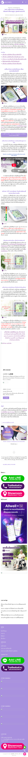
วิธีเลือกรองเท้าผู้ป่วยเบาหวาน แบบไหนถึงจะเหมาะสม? (12, 615)
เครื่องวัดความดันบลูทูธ (11, 459)
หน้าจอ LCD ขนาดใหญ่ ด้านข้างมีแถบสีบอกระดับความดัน (14, 59)
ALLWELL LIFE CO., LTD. (16, 753)
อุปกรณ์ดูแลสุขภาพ (16, 7)
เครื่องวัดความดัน (9, 391)
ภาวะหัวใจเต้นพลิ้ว (12, 244)
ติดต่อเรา (3, 636)
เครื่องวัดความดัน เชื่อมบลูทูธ (16, 458)
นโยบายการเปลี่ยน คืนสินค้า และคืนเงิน (9, 651)
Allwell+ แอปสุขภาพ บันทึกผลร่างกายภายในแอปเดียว (14, 441)
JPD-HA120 (7, 370)
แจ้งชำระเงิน (3, 646)
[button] (23, 2)
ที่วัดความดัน (9, 393)
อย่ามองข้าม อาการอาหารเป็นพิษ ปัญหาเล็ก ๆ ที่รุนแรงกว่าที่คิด (13, 611)
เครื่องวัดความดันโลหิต (10, 394)
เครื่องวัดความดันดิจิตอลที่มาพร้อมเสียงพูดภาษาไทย (13, 56)
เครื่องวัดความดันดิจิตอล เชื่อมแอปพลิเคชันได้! (11, 54)
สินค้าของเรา (10, 7)
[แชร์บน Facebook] (14, 452)
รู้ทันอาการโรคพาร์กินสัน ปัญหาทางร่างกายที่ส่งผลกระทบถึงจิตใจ (13, 605)
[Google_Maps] (24, 754)
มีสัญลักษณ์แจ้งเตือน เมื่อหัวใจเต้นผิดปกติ (10, 61)
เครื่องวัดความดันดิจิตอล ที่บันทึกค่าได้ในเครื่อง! (12, 63)
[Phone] (24, 750)
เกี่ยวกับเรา (3, 638)
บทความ (3, 633)
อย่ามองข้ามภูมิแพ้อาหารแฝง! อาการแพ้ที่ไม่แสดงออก (12, 617)
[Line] (24, 747)
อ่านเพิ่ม (6, 397)
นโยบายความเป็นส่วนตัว (6, 648)
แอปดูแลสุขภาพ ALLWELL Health (10, 111)
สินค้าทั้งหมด (4, 631)
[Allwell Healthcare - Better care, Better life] (6, 2)
